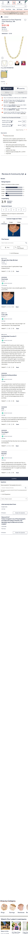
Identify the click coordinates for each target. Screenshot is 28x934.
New (14, 9)
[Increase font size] (24, 129)
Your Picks (8, 9)
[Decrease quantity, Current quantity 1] (2, 84)
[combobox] (12, 6)
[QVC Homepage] (1, 17)
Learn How (22, 113)
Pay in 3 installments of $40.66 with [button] (12, 97)
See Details (12, 102)
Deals (2, 9)
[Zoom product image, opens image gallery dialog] (2, 58)
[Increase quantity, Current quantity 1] (6, 84)
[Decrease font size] (26, 129)
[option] (14, 13)
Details (18, 106)
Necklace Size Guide (9, 135)
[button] (3, 3)
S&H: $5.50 (4, 29)
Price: (2, 68)
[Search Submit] (25, 6)
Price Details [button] (5, 30)
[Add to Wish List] (25, 20)
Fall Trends (19, 9)
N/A (3, 23)
